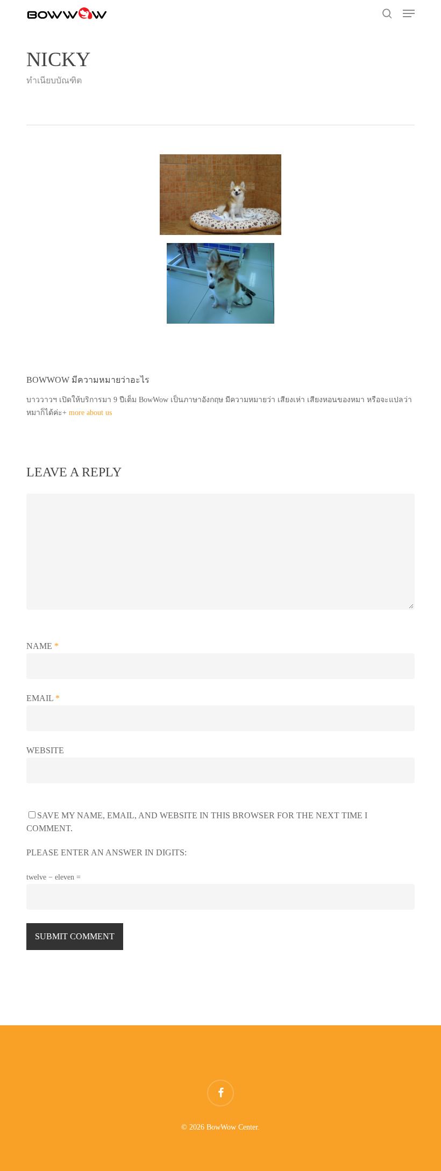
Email (43, 698)
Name (42, 646)
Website (45, 750)
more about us (90, 413)
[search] (387, 13)
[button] (409, 13)
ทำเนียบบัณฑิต (54, 80)
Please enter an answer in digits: (106, 852)
